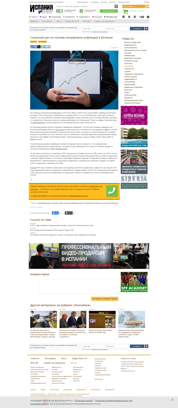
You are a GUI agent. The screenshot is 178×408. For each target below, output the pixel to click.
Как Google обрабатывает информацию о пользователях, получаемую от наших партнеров (56, 395)
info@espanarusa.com (78, 195)
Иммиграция (129, 55)
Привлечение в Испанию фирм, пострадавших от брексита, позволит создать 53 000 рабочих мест (131, 333)
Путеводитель (96, 389)
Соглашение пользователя (38, 394)
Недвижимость (84, 17)
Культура (128, 90)
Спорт (126, 92)
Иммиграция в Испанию (102, 375)
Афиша (44, 17)
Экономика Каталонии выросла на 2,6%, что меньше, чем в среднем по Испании (63, 235)
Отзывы (97, 372)
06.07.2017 (33, 309)
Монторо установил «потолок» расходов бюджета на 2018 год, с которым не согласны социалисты (73, 333)
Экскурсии (98, 17)
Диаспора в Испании (132, 58)
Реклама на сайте (124, 2)
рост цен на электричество (109, 203)
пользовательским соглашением (99, 31)
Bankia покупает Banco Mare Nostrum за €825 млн (100, 331)
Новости (34, 17)
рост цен (67, 203)
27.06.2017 (121, 309)
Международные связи (133, 100)
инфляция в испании (77, 203)
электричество (39, 122)
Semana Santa (61, 149)
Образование (129, 84)
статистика (55, 203)
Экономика (129, 66)
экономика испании (44, 203)
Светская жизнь (130, 47)
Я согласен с (96, 31)
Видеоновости (130, 45)
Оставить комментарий (105, 298)
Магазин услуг (111, 17)
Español (146, 2)
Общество (128, 98)
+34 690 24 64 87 (70, 10)
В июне (33, 168)
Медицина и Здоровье (133, 87)
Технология (129, 69)
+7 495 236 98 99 (38, 195)
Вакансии (112, 2)
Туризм (127, 71)
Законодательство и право (135, 50)
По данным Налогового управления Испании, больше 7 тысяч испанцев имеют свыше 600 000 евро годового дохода (43, 333)
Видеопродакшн (82, 2)
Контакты (104, 2)
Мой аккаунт (99, 379)
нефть (61, 203)
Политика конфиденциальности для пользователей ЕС (74, 394)
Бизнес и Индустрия (132, 42)
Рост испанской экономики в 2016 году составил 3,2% (52, 230)
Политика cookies (52, 394)
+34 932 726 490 (139, 362)
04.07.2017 (63, 309)
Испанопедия (56, 17)
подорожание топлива (91, 203)
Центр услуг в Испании (56, 2)
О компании (94, 2)
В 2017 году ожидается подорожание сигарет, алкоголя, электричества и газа (61, 225)
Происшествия (130, 95)
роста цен (60, 129)
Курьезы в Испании (132, 103)
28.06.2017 (92, 309)
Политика (128, 63)
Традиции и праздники (133, 74)
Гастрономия (129, 82)
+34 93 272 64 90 (90, 10)
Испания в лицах (131, 61)
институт (57, 113)
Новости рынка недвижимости (62, 376)
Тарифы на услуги (100, 368)
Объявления (70, 17)
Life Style (127, 53)
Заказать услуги (137, 10)
